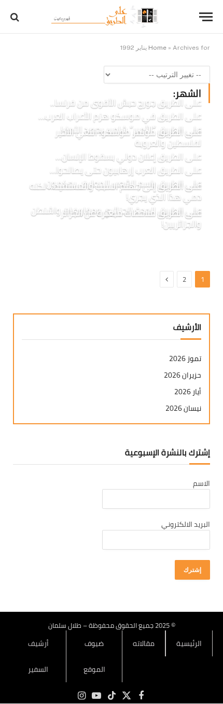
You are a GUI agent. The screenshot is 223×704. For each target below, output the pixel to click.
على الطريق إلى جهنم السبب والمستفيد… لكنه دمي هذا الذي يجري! (115, 192)
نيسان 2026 (183, 408)
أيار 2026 (187, 391)
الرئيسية (189, 643)
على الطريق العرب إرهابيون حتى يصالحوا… (125, 170)
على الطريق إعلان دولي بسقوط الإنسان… (128, 156)
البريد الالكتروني (185, 524)
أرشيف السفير (38, 656)
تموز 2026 (185, 358)
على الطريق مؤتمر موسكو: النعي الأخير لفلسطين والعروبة (128, 138)
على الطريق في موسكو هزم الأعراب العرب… (119, 116)
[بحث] (15, 16)
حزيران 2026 (182, 375)
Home (157, 47)
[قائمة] (206, 16)
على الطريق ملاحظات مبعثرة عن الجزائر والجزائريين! (131, 219)
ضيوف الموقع (94, 656)
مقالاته (144, 643)
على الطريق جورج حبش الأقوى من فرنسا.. (125, 102)
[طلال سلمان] (106, 17)
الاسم (201, 483)
